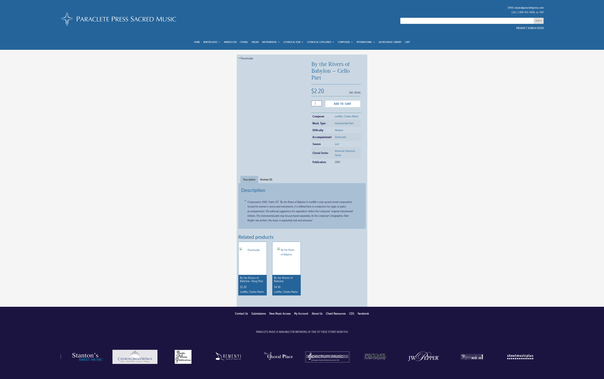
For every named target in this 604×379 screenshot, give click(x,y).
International (364, 42)
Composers (344, 42)
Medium (339, 130)
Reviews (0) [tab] (266, 179)
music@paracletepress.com (529, 7)
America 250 (230, 42)
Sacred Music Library (390, 42)
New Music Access (280, 313)
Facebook (363, 313)
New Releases (210, 42)
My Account (301, 313)
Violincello (340, 137)
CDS (351, 313)
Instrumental (269, 42)
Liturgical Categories (319, 42)
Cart (407, 42)
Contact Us (241, 313)
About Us (317, 313)
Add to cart (343, 103)
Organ (255, 42)
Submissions (258, 313)
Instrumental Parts (344, 123)
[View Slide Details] (86, 363)
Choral (244, 42)
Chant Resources (336, 313)
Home (197, 42)
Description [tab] (249, 179)
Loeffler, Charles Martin (347, 116)
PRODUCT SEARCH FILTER (530, 28)
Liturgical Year (291, 42)
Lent (337, 144)
